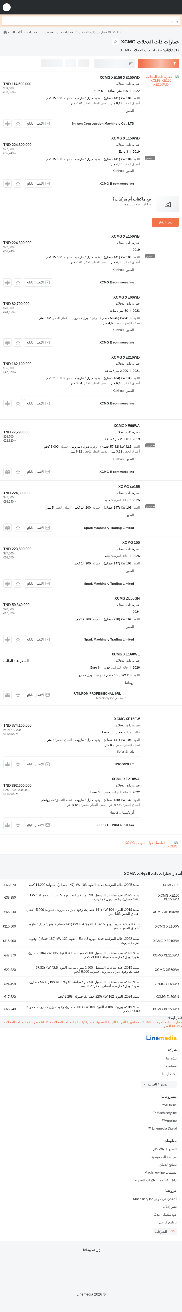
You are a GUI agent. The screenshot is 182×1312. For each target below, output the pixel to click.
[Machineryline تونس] (151, 7)
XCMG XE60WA (127, 426)
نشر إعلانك (165, 222)
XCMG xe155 (129, 487)
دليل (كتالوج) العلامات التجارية (156, 1180)
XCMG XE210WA (126, 779)
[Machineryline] (5, 32)
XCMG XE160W (127, 719)
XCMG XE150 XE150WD (120, 77)
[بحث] (6, 20)
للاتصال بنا (169, 1074)
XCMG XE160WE (126, 654)
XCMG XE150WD (125, 138)
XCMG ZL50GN (127, 598)
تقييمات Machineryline (160, 1172)
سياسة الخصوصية (164, 1157)
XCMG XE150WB (125, 236)
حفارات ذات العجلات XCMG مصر (57, 1022)
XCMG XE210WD (125, 357)
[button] (6, 7)
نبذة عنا (171, 1058)
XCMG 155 (131, 542)
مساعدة (171, 1066)
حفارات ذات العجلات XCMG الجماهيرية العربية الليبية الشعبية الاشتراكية (131, 1022)
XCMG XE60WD (126, 297)
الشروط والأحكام (165, 1149)
